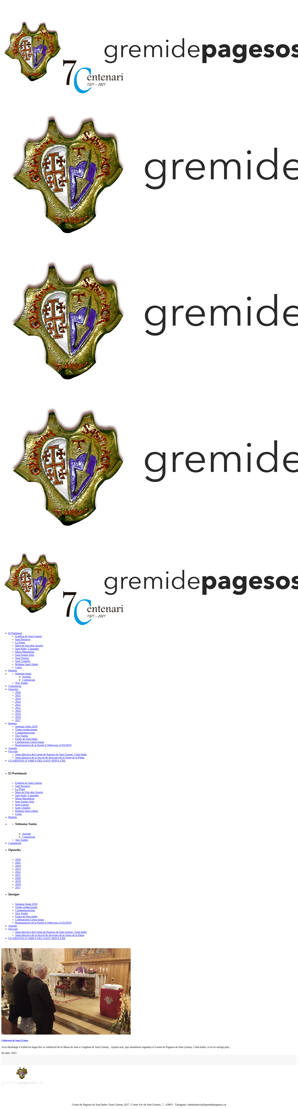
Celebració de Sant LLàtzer (14, 1040)
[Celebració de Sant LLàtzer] (66, 1033)
